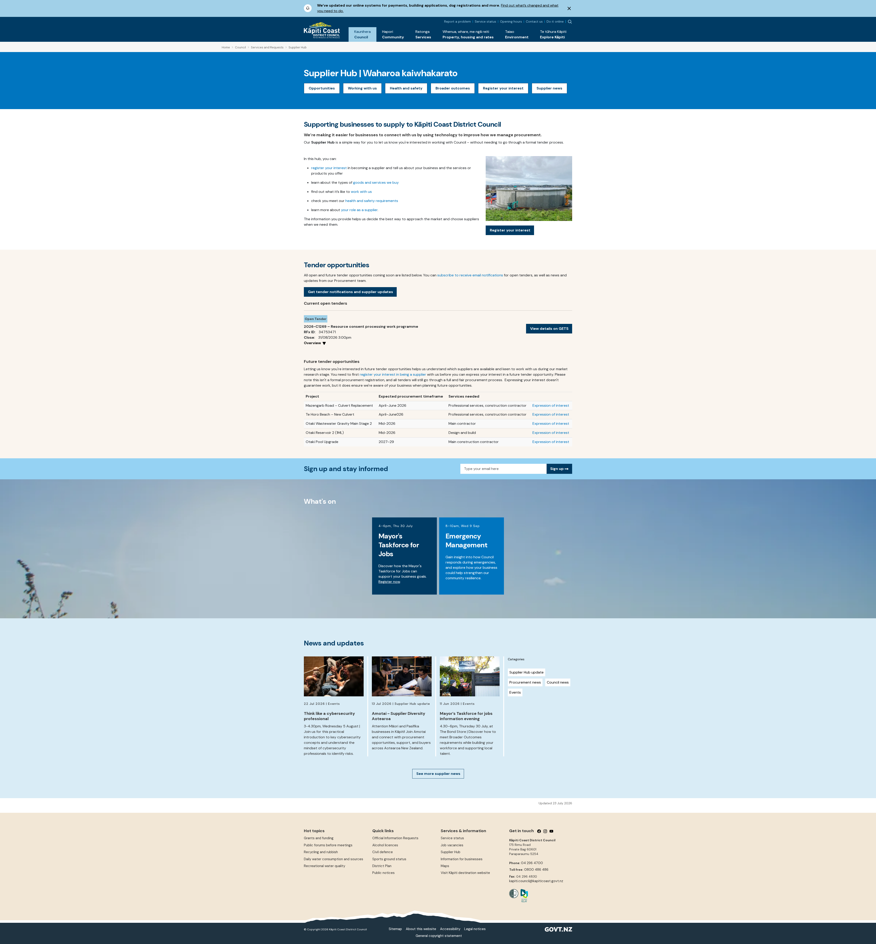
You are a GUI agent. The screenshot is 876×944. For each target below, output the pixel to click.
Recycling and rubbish (321, 852)
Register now (389, 581)
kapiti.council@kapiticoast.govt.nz (536, 881)
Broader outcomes (452, 88)
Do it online (555, 21)
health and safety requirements (371, 200)
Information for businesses (461, 859)
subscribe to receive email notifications (470, 275)
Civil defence (382, 852)
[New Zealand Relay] (523, 895)
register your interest (329, 167)
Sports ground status (389, 859)
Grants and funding (319, 838)
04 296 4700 (532, 863)
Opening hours (511, 21)
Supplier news (549, 88)
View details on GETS (549, 328)
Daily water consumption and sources (333, 859)
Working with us (362, 88)
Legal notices (475, 929)
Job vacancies (452, 845)
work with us (361, 191)
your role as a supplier (359, 209)
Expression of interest (550, 405)
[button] (362, 34)
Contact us (534, 21)
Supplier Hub (450, 852)
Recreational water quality (324, 866)
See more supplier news (438, 773)
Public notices (383, 873)
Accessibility (450, 929)
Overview (313, 343)
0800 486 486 (536, 869)
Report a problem (457, 21)
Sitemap (395, 929)
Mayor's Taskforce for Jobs (398, 545)
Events (515, 692)
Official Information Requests (395, 838)
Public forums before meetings (328, 845)
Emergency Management (466, 540)
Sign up (557, 468)
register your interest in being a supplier (393, 374)
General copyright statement (439, 936)
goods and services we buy (376, 182)
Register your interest (503, 88)
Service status (485, 21)
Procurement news (525, 682)
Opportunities (322, 88)
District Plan (381, 866)
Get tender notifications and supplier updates (350, 291)
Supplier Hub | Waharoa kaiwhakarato (381, 73)
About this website (421, 929)
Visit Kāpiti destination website (465, 873)
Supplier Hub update (526, 672)
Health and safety (406, 88)
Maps (445, 866)
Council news (558, 682)
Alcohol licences (385, 845)
